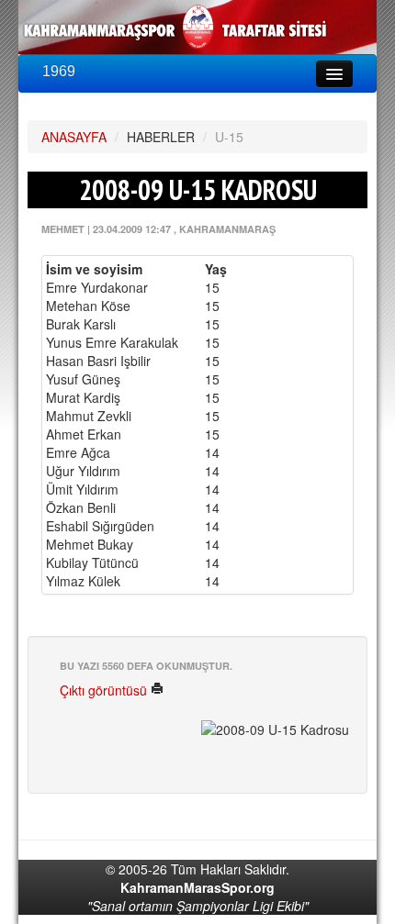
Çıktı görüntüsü (105, 690)
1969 (58, 71)
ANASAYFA (74, 137)
